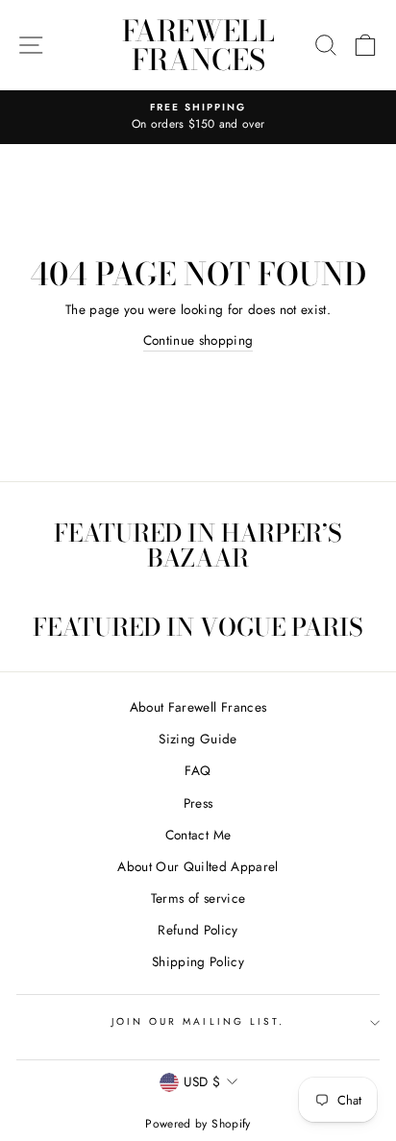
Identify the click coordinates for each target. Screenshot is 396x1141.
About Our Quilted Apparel (198, 866)
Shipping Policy (198, 961)
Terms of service (198, 898)
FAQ (197, 770)
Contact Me (198, 834)
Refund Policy (197, 929)
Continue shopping (198, 340)
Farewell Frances (198, 45)
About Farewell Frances (198, 706)
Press (198, 803)
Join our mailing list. (198, 1021)
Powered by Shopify (197, 1123)
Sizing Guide (197, 738)
